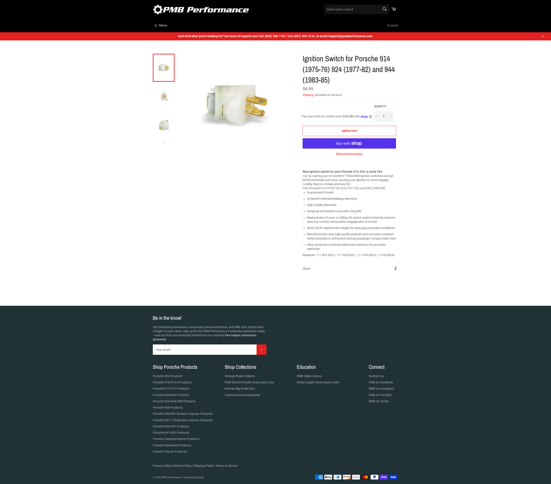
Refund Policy (182, 465)
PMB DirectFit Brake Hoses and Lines (249, 382)
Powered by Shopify (193, 477)
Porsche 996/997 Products (171, 426)
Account (392, 25)
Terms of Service (226, 465)
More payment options (349, 153)
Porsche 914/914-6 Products (172, 382)
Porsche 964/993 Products (171, 395)
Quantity (380, 106)
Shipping (308, 95)
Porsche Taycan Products (170, 451)
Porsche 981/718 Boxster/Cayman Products (182, 420)
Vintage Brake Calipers (240, 376)
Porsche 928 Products (168, 407)
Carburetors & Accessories (242, 395)
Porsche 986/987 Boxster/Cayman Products (182, 413)
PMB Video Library (309, 376)
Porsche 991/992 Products (171, 432)
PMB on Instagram (381, 388)
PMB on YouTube (380, 395)
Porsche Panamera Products (172, 445)
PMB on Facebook (381, 382)
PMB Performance (171, 477)
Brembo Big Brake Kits (239, 388)
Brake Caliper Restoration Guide (318, 382)
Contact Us (376, 376)
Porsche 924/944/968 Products (174, 401)
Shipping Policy (203, 465)
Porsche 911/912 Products (171, 388)
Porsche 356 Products (168, 376)
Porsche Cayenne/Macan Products (176, 439)
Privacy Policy (162, 465)
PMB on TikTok (378, 401)
